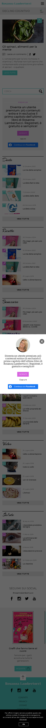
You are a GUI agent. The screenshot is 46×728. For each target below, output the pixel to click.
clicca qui (23, 719)
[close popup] (42, 341)
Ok (23, 724)
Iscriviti (23, 374)
